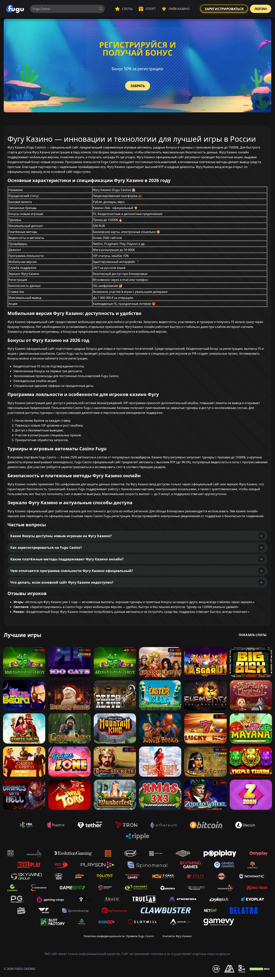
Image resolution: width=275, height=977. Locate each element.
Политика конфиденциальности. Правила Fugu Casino (118, 936)
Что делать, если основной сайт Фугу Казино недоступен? (61, 582)
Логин (260, 9)
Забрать (137, 86)
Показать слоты (253, 635)
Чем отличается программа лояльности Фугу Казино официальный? (71, 570)
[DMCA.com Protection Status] (260, 969)
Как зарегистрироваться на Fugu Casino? (46, 547)
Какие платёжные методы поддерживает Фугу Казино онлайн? (67, 559)
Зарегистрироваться (224, 9)
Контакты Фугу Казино (177, 936)
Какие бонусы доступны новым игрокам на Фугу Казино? (61, 536)
